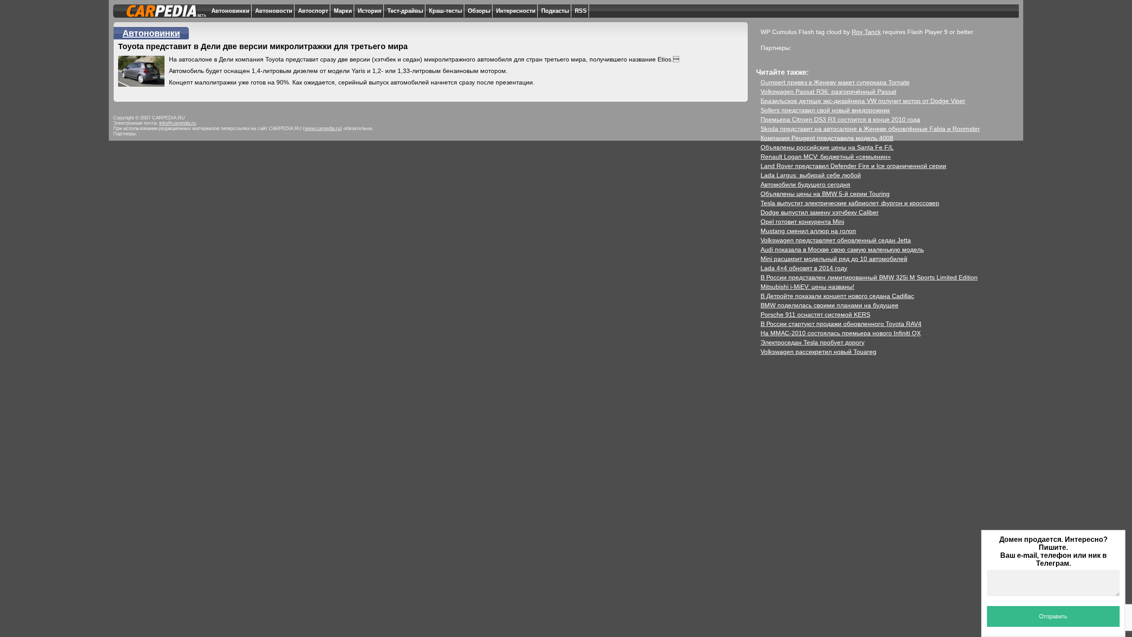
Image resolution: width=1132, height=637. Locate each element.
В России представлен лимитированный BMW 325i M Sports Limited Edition (869, 277)
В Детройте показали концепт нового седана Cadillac (837, 295)
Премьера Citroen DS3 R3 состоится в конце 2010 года (840, 119)
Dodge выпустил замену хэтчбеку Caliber (820, 212)
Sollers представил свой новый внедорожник (825, 110)
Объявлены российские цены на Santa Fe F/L (827, 147)
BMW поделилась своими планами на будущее (830, 305)
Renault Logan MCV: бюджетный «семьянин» (826, 156)
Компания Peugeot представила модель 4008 (827, 138)
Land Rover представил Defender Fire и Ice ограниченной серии (853, 165)
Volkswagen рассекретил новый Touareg (818, 351)
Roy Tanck (866, 31)
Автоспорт (313, 11)
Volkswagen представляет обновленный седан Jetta (836, 240)
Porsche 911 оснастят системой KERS (815, 314)
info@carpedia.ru (177, 123)
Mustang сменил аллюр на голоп (808, 230)
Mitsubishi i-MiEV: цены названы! (807, 286)
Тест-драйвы (405, 11)
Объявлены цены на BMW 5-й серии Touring (825, 193)
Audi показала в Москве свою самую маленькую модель (842, 249)
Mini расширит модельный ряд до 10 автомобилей (834, 258)
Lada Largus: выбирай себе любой (811, 175)
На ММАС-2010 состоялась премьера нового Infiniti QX (841, 333)
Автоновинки (230, 11)
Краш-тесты (445, 11)
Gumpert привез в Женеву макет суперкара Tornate (835, 82)
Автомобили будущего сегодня (805, 184)
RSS (581, 11)
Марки (343, 11)
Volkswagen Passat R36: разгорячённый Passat (828, 91)
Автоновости (273, 11)
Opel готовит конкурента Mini (802, 221)
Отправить (1053, 616)
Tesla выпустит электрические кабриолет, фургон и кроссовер (850, 203)
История (370, 11)
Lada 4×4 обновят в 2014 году (804, 268)
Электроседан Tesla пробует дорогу (812, 342)
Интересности (515, 11)
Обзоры (479, 11)
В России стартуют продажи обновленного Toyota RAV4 (841, 323)
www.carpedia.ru (322, 128)
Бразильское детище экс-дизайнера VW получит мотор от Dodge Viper (863, 100)
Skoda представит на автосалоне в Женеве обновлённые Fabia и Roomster (870, 128)
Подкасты (555, 11)
